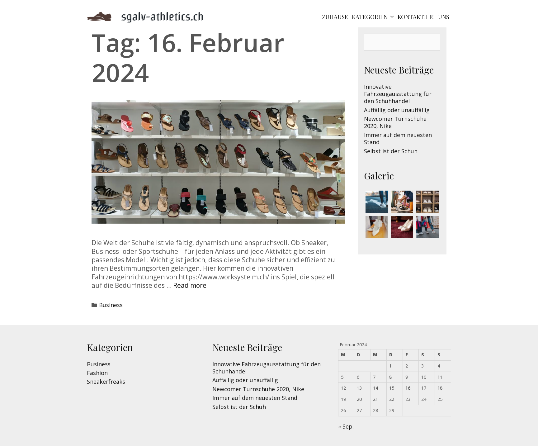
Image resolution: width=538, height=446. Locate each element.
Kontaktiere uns (423, 16)
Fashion (97, 373)
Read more (189, 285)
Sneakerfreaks (106, 381)
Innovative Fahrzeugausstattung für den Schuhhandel (398, 94)
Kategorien (370, 16)
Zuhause (335, 16)
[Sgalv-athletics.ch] (149, 16)
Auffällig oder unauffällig (397, 110)
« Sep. (346, 426)
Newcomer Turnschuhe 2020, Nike (395, 122)
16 (407, 388)
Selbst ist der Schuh (391, 151)
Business (111, 305)
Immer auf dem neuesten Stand (398, 138)
